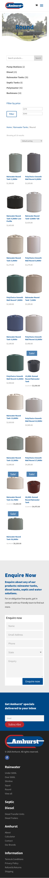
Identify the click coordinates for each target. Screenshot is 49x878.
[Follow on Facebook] (7, 757)
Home (9, 127)
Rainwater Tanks (20, 127)
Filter (11, 113)
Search (38, 58)
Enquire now (32, 681)
